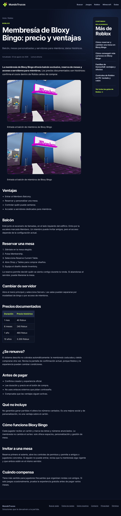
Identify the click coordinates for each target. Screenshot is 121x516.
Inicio (4, 18)
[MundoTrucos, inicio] (15, 4)
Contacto (94, 506)
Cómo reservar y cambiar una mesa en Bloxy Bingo (105, 44)
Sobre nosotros (83, 506)
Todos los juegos (67, 506)
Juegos (88, 5)
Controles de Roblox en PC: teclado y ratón (105, 78)
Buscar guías (54, 506)
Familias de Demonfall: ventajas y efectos (105, 67)
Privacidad (105, 506)
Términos (115, 506)
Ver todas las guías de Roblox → (104, 90)
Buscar (80, 5)
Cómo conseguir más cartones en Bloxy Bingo (105, 56)
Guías (116, 5)
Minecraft (107, 5)
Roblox (97, 5)
